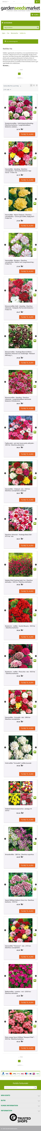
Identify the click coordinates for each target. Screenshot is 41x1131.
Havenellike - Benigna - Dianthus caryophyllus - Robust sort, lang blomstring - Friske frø (19, 262)
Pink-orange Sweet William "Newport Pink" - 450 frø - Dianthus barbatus (20, 1038)
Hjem (3, 33)
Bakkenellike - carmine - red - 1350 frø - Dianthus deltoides (18, 992)
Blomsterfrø (14, 33)
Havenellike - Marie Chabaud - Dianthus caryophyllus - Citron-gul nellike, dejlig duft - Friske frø (20, 216)
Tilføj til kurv (27, 134)
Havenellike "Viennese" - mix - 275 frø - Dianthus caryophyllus (18, 946)
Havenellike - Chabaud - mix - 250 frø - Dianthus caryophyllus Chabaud (17, 489)
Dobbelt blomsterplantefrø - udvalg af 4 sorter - (18, 809)
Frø (8, 33)
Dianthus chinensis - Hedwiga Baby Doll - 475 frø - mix (18, 535)
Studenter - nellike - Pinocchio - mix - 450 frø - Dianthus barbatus (20, 672)
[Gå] (35, 1087)
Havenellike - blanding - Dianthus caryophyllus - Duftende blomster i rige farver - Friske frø (18, 170)
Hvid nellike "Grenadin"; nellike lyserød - (18, 763)
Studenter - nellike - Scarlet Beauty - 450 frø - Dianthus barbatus (20, 627)
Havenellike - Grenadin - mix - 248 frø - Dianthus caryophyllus (18, 718)
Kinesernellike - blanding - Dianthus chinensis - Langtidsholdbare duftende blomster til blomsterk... (18, 399)
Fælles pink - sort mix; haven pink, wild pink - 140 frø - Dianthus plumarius (19, 444)
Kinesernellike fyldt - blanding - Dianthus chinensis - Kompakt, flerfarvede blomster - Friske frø (19, 307)
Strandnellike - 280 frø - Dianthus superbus (19, 854)
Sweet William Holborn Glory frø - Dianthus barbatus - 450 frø (19, 901)
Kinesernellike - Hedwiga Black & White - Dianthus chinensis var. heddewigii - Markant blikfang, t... (20, 353)
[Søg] (38, 27)
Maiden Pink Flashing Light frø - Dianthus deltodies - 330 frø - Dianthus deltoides (19, 581)
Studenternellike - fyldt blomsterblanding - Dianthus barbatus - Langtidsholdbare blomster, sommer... (19, 125)
